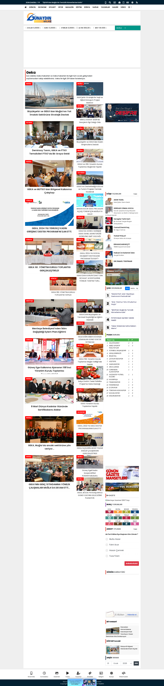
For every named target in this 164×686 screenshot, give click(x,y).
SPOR (60, 7)
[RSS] (137, 2)
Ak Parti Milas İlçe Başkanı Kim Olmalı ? (121, 534)
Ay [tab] (137, 288)
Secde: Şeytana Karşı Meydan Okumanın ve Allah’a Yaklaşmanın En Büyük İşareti (121, 213)
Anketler (90, 677)
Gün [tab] (127, 288)
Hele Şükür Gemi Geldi (122, 202)
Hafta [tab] (133, 288)
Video (67, 677)
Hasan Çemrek (116, 550)
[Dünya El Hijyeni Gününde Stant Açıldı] (112, 649)
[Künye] (132, 2)
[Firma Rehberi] (119, 2)
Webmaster (123, 677)
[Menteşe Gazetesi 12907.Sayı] (117, 500)
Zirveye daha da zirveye (122, 238)
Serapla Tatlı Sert (122, 219)
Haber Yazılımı (99, 684)
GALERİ (115, 7)
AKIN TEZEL (119, 200)
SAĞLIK (95, 7)
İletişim (101, 677)
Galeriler (57, 677)
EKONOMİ (42, 7)
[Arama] (110, 2)
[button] (130, 7)
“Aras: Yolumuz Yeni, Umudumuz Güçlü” (121, 303)
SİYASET (52, 7)
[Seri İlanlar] (123, 2)
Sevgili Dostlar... (119, 255)
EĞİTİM (79, 7)
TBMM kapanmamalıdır (122, 247)
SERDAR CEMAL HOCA (124, 208)
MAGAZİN (69, 7)
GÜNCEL (32, 7)
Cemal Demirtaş (121, 227)
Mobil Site (31, 677)
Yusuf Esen (114, 556)
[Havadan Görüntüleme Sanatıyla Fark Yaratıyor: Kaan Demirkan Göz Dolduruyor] (112, 630)
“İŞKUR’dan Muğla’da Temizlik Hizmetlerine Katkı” (120, 311)
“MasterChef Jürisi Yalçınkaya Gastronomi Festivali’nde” (120, 295)
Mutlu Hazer (114, 539)
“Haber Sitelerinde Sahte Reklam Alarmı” (121, 327)
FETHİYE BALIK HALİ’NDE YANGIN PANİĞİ (57, 2)
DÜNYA (87, 7)
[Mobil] (105, 2)
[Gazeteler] (127, 2)
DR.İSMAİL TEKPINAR (123, 261)
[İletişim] (114, 2)
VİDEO (123, 7)
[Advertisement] (98, 18)
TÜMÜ (135, 194)
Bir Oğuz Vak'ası (119, 230)
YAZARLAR (105, 7)
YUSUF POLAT (120, 236)
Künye (111, 677)
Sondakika (44, 677)
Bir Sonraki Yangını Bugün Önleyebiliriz (123, 222)
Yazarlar (78, 677)
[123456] (122, 592)
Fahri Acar (114, 544)
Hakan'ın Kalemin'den (124, 253)
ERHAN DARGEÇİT (122, 244)
